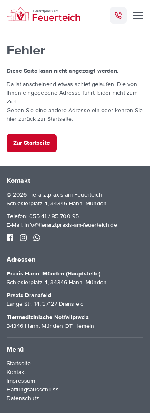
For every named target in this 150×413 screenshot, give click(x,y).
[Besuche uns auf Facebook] (10, 237)
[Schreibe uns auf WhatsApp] (36, 237)
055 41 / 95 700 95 (54, 216)
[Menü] (138, 15)
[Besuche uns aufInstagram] (23, 237)
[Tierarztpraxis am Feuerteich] (43, 15)
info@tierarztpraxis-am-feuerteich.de (71, 225)
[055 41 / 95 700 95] (118, 15)
